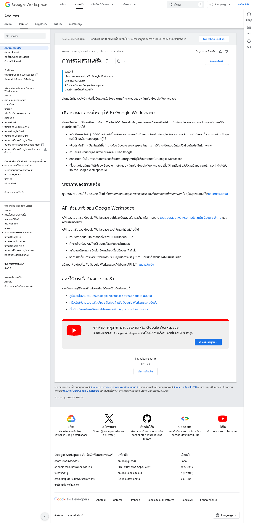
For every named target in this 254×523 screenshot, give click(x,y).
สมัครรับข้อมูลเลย (208, 342)
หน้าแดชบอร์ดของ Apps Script (134, 466)
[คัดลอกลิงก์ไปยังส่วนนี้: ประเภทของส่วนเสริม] (104, 184)
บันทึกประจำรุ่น (61, 472)
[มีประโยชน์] (221, 51)
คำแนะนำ (23, 24)
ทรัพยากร (126, 4)
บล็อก (184, 461)
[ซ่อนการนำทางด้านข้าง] (45, 516)
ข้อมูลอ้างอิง (41, 24)
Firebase (135, 499)
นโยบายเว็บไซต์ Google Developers (81, 390)
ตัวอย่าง (58, 24)
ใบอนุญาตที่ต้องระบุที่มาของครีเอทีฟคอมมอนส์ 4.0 (115, 387)
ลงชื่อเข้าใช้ (244, 4)
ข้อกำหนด (59, 515)
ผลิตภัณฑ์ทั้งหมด (100, 4)
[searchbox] (25, 36)
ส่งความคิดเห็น (217, 61)
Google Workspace (84, 51)
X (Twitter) (187, 472)
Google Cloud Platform (160, 499)
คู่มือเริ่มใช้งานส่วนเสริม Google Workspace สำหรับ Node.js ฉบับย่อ (110, 296)
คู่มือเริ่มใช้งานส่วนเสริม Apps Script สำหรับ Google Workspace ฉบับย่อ (113, 302)
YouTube (186, 478)
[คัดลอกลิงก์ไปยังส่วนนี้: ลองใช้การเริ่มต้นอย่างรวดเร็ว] (118, 279)
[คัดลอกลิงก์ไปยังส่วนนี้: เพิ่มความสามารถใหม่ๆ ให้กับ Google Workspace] (158, 113)
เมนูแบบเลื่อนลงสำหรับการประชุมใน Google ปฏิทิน (190, 217)
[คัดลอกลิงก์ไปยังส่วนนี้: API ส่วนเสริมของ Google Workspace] (138, 208)
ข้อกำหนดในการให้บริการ (66, 484)
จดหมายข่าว (187, 466)
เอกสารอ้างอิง (145, 264)
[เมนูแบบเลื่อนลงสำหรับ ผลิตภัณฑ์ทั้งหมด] (113, 4)
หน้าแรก (64, 4)
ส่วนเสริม (79, 4)
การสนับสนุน (75, 24)
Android (101, 499)
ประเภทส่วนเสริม (218, 194)
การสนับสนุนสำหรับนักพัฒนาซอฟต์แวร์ (74, 478)
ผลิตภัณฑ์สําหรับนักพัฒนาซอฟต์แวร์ (73, 466)
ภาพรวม (8, 24)
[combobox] (185, 4)
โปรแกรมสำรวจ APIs (129, 478)
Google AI (187, 499)
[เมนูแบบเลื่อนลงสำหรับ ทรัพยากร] (135, 4)
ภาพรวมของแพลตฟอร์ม (67, 461)
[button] (24, 100)
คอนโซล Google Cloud (130, 472)
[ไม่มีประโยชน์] (226, 51)
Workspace (36, 4)
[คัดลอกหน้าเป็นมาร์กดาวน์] (118, 61)
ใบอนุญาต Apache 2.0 (185, 387)
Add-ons (11, 16)
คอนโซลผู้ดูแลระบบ (127, 461)
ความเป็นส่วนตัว (76, 515)
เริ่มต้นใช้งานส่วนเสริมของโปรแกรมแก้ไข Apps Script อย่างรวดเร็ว (109, 309)
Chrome (118, 499)
